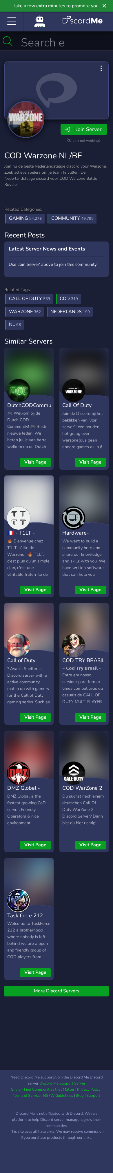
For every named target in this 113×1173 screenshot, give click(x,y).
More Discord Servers (56, 991)
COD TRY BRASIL (83, 660)
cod (69, 298)
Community (72, 218)
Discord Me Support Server (62, 1083)
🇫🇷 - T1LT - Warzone (21, 537)
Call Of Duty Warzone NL (77, 409)
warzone (25, 311)
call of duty (29, 298)
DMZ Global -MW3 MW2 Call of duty (27, 796)
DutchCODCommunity (33, 405)
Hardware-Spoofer (75, 537)
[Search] (7, 41)
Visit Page (35, 462)
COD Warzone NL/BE (43, 155)
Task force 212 (25, 915)
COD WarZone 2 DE (82, 792)
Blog (80, 1095)
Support (93, 1095)
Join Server (88, 129)
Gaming (25, 218)
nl (15, 324)
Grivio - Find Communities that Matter (42, 1089)
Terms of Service (27, 1095)
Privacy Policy (89, 1089)
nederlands (70, 311)
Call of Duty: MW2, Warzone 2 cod (28, 669)
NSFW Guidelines (58, 1095)
